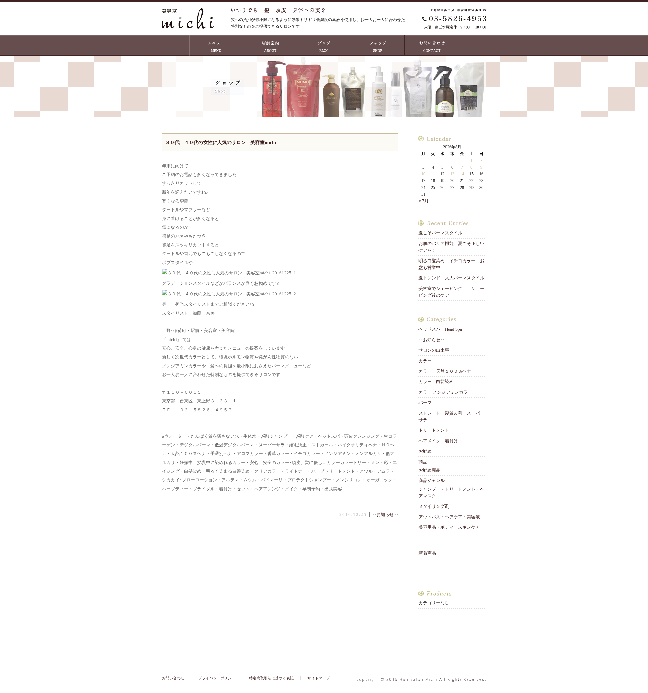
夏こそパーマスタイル (442, 233)
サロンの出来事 (433, 350)
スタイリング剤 (433, 506)
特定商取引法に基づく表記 (271, 678)
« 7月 (423, 200)
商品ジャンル (431, 480)
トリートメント (436, 430)
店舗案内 (270, 45)
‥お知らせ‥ (385, 514)
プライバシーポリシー (216, 678)
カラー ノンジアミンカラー (445, 392)
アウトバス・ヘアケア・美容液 (449, 516)
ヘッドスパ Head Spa (440, 329)
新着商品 (427, 553)
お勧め (425, 451)
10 (423, 174)
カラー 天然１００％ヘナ (444, 371)
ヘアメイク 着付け (438, 440)
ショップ (378, 45)
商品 (422, 461)
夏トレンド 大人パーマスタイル (451, 277)
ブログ (324, 45)
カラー (425, 360)
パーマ (425, 402)
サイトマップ (318, 678)
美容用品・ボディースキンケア (449, 527)
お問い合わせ (432, 45)
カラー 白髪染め (436, 381)
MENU (216, 45)
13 (452, 174)
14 (462, 174)
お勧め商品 (429, 470)
